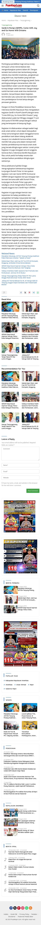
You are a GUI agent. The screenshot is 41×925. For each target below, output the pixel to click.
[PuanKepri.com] (13, 5)
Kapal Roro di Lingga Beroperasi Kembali (20, 860)
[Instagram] (22, 908)
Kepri (32, 685)
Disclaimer (12, 917)
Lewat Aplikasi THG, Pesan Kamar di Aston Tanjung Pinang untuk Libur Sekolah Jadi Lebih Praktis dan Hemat (29, 716)
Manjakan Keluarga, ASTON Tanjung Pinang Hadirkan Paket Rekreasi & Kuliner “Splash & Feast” (20, 257)
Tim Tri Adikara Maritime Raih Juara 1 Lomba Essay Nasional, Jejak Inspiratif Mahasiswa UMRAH (20, 785)
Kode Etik (14, 914)
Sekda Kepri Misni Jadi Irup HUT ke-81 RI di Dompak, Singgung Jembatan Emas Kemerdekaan (20, 262)
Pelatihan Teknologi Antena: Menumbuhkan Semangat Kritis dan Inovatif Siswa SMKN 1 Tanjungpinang (19, 755)
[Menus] (3, 5)
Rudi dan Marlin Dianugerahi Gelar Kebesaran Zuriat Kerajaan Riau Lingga (22, 853)
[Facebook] (11, 908)
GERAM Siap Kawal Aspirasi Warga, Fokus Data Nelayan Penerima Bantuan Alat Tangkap (18, 267)
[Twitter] (15, 908)
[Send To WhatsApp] (37, 292)
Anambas (9, 685)
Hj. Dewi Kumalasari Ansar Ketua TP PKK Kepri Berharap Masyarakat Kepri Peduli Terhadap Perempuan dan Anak (23, 891)
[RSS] (30, 908)
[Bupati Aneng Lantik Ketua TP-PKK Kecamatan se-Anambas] (11, 813)
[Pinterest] (18, 908)
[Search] (38, 5)
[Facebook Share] (21, 292)
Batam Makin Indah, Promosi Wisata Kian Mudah (21, 868)
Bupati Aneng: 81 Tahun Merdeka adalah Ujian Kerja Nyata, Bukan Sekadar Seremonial (26, 831)
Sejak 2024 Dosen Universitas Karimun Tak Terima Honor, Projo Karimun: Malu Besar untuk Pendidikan (20, 777)
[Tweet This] (25, 292)
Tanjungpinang (7, 25)
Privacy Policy (24, 914)
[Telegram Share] (33, 292)
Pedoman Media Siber (25, 917)
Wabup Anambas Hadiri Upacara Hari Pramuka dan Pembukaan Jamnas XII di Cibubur (20, 272)
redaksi (8, 33)
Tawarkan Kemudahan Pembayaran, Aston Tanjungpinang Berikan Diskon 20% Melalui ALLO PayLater (29, 734)
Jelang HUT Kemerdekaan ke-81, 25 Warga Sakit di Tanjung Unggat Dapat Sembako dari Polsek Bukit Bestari (19, 283)
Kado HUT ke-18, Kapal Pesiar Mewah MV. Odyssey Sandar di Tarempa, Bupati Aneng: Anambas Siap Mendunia (11, 734)
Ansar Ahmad (21, 685)
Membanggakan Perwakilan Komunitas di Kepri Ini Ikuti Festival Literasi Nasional (20, 793)
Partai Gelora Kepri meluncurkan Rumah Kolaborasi (23, 876)
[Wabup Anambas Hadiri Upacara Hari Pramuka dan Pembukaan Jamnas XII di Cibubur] (30, 327)
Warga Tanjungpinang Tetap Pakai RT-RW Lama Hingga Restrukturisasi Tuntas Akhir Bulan (19, 277)
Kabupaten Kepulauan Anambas (17, 681)
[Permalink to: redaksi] (3, 34)
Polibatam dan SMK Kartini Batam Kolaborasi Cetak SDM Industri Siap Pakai (20, 770)
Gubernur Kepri (11, 689)
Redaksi (34, 914)
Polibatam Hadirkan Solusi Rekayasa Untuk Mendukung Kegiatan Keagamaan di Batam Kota (19, 762)
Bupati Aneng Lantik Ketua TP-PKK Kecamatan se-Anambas (27, 812)
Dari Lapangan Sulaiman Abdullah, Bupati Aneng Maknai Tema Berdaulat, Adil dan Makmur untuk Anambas (26, 822)
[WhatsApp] (26, 908)
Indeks (6, 914)
